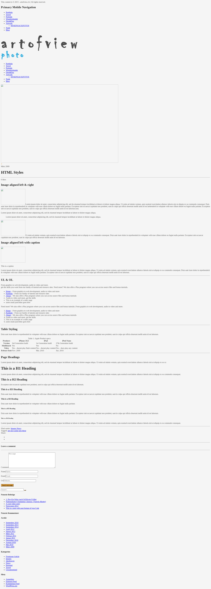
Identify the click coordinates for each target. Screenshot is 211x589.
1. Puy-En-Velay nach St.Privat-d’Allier (21, 499)
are (9, 431)
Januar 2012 (10, 531)
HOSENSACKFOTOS (20, 26)
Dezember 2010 (12, 540)
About (8, 296)
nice (12, 431)
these (24, 431)
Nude (8, 28)
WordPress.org (11, 586)
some (16, 431)
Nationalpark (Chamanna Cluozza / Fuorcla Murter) (26, 502)
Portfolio (9, 12)
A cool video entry (13, 504)
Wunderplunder (12, 19)
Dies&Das (10, 21)
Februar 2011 (11, 536)
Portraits (9, 17)
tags (20, 431)
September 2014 (12, 527)
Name (3, 471)
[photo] (41, 59)
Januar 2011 (10, 538)
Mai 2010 (9, 545)
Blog (8, 30)
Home (8, 291)
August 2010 (11, 542)
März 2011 (10, 534)
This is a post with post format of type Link (22, 508)
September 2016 (12, 523)
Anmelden (10, 579)
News (19, 428)
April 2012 (10, 529)
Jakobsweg (10, 561)
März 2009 (10, 547)
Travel (8, 15)
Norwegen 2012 (12, 506)
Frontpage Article (12, 556)
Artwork (9, 23)
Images (14, 428)
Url (2, 481)
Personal (9, 565)
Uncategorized (11, 570)
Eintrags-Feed (11, 581)
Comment (5, 467)
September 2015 (12, 525)
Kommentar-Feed (12, 584)
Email (3, 476)
